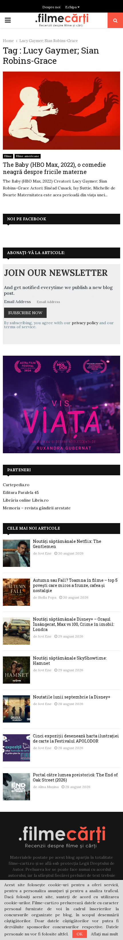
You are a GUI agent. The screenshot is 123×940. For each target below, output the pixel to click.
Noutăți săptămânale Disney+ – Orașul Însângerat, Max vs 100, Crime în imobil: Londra (73, 624)
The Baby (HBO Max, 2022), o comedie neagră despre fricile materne (54, 168)
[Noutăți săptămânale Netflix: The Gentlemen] (16, 553)
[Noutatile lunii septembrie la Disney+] (16, 709)
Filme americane (27, 156)
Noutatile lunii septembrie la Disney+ (71, 697)
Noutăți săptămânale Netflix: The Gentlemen (67, 544)
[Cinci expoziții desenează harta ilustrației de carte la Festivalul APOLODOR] (16, 747)
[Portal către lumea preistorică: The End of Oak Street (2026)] (16, 786)
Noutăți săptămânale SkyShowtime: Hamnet (70, 660)
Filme (8, 156)
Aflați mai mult (104, 934)
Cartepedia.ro (16, 484)
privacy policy (85, 322)
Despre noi (51, 7)
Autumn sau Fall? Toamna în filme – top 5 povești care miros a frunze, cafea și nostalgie (75, 585)
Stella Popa (47, 597)
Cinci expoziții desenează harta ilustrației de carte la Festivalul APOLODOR (76, 738)
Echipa (71, 7)
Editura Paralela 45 (21, 492)
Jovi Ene (44, 553)
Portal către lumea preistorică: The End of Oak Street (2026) (75, 777)
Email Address (17, 301)
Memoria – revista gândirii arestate (37, 507)
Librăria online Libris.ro (26, 500)
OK (80, 934)
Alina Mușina (48, 787)
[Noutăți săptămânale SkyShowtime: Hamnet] (16, 670)
